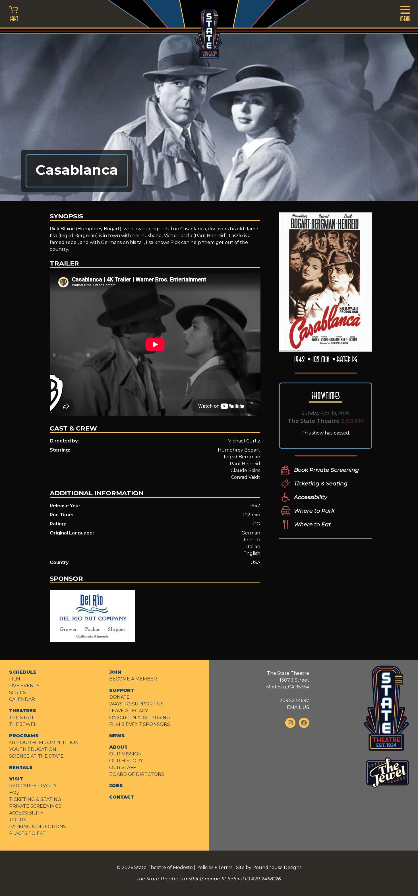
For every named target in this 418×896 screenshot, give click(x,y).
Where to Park (314, 510)
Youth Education (32, 749)
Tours (17, 819)
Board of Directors (136, 774)
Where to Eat (312, 524)
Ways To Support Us (136, 704)
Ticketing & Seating (320, 483)
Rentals (21, 767)
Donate (119, 697)
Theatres (22, 710)
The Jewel (22, 724)
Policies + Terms (214, 867)
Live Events (24, 685)
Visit (16, 779)
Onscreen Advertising (139, 717)
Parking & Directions (37, 826)
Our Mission (125, 754)
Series (17, 692)
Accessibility (310, 497)
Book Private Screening (326, 469)
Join (115, 672)
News (117, 735)
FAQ (14, 792)
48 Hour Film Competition (44, 742)
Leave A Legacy (128, 710)
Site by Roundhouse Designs (268, 867)
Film (14, 679)
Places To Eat (27, 833)
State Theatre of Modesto (163, 867)
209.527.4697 (294, 700)
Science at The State (36, 756)
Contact (121, 797)
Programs (24, 735)
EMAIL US (298, 707)
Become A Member (133, 679)
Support (121, 690)
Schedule (22, 672)
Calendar (22, 699)
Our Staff (122, 767)
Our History (126, 760)
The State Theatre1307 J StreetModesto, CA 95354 (287, 680)
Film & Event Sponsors (139, 724)
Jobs (116, 785)
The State (22, 717)
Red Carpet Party (33, 785)
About (118, 747)
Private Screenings (35, 806)
